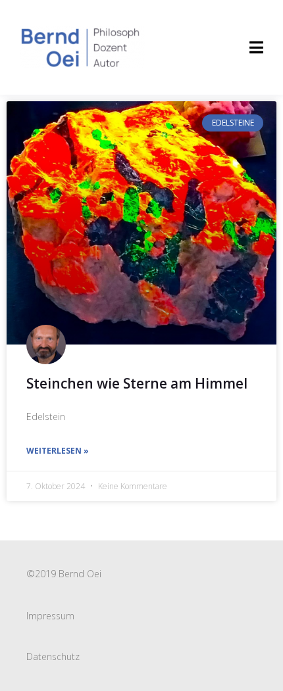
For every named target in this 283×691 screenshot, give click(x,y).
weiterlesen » (57, 450)
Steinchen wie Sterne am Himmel (136, 383)
